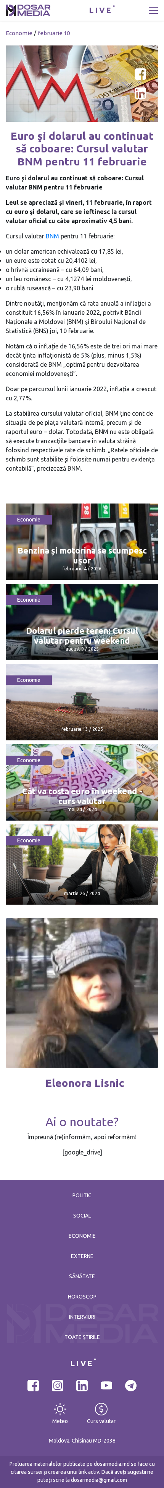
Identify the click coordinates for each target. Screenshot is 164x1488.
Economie (19, 33)
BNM (53, 236)
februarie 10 (54, 33)
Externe (82, 1256)
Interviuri (82, 1317)
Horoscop (82, 1297)
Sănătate (82, 1276)
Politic (82, 1195)
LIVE (101, 10)
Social (82, 1216)
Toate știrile (82, 1337)
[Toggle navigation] (153, 10)
